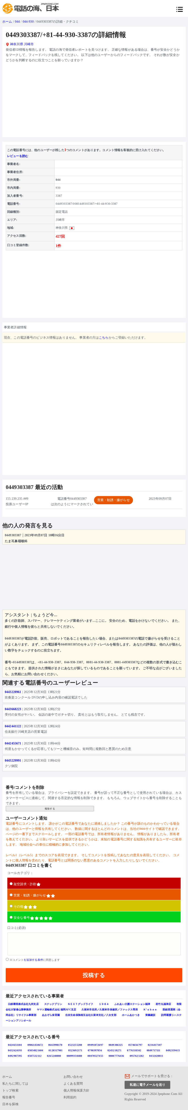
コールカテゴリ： (20, 873)
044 (17, 21)
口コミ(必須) (16, 927)
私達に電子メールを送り (148, 1084)
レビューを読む (17, 156)
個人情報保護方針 (76, 1090)
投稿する (94, 975)
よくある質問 (73, 1083)
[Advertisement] (94, 102)
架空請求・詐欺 (25, 884)
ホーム (7, 21)
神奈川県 (16, 44)
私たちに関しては (15, 1083)
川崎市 (29, 44)
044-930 (28, 21)
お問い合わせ (73, 1076)
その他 (18, 906)
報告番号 (8, 1097)
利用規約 (70, 1097)
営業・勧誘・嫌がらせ (30, 895)
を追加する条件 (33, 959)
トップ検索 (10, 1090)
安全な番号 (22, 917)
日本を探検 (10, 1104)
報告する (50, 808)
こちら (103, 337)
